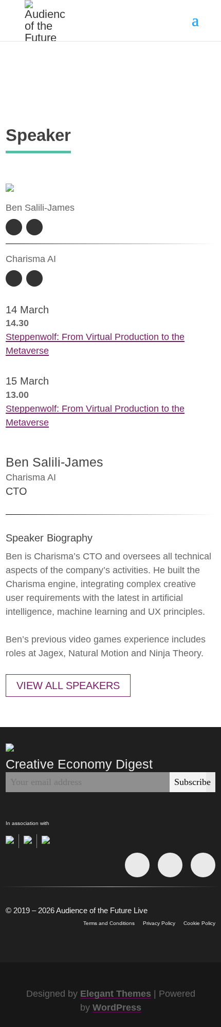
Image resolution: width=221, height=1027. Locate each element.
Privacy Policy (159, 923)
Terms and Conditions (109, 923)
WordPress (117, 1007)
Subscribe (192, 782)
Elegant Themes (115, 994)
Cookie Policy (199, 923)
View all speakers (68, 685)
